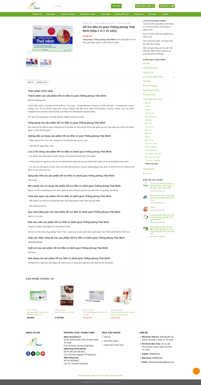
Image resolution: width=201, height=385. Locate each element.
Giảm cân (148, 123)
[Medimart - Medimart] (37, 6)
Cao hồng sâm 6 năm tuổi (64, 312)
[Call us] (38, 353)
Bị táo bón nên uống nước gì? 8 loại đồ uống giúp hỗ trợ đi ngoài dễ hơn (162, 217)
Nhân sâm (149, 133)
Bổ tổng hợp (149, 113)
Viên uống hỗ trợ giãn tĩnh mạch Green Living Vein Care (123, 313)
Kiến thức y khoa (87, 14)
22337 (152, 207)
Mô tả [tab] (30, 82)
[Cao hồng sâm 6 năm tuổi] (67, 296)
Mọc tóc (148, 130)
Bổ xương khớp (151, 116)
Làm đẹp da (149, 127)
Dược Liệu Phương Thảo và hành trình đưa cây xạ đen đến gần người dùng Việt (162, 186)
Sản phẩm (50, 14)
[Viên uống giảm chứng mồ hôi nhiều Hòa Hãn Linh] (39, 296)
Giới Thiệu (106, 14)
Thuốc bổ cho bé (151, 150)
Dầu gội (146, 63)
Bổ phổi (148, 110)
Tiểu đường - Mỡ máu (153, 154)
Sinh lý (147, 137)
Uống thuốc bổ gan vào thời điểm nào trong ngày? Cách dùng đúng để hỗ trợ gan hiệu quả (162, 230)
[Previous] (30, 38)
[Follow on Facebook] (28, 353)
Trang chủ (37, 14)
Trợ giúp (152, 14)
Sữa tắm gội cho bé (151, 90)
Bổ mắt (147, 103)
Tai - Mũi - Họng (151, 143)
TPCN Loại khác (151, 164)
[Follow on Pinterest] (43, 353)
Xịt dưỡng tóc (148, 169)
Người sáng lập (122, 14)
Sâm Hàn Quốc (116, 376)
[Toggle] (174, 72)
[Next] (75, 38)
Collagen (148, 120)
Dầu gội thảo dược (151, 68)
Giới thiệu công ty (111, 341)
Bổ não (147, 106)
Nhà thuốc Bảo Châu (86, 376)
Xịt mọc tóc (147, 173)
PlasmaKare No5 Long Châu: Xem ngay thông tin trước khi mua (162, 198)
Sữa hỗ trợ (149, 140)
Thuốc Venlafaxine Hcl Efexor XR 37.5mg (95, 313)
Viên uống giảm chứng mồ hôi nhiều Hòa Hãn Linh (38, 313)
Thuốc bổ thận (103, 376)
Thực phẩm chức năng (152, 99)
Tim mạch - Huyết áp (153, 160)
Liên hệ (165, 14)
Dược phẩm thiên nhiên (153, 77)
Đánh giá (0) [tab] (42, 82)
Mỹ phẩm (147, 81)
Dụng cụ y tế (148, 72)
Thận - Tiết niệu (151, 147)
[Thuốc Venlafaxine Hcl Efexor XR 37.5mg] (95, 296)
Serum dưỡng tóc (150, 86)
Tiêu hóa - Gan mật (152, 157)
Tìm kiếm (116, 6)
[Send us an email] (33, 353)
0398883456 (154, 354)
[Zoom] (29, 52)
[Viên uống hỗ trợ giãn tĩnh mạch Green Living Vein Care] (123, 296)
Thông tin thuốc (68, 14)
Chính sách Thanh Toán (114, 345)
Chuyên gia (138, 14)
